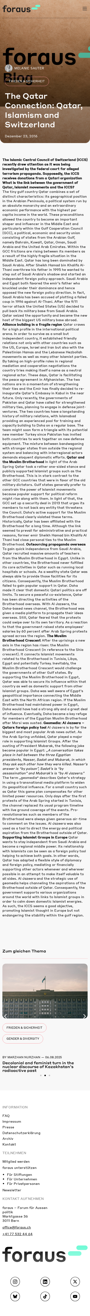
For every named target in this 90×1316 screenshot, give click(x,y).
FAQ (6, 1115)
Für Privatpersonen (23, 1183)
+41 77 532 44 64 (17, 1234)
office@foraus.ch (16, 1227)
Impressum (11, 1121)
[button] (5, 1016)
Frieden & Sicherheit (27, 81)
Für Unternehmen (22, 1179)
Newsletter (11, 1190)
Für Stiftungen (19, 1174)
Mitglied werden (16, 1161)
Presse (8, 1127)
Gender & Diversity (22, 1038)
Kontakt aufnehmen (23, 1198)
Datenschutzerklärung (21, 1133)
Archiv (7, 1138)
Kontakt (9, 1144)
